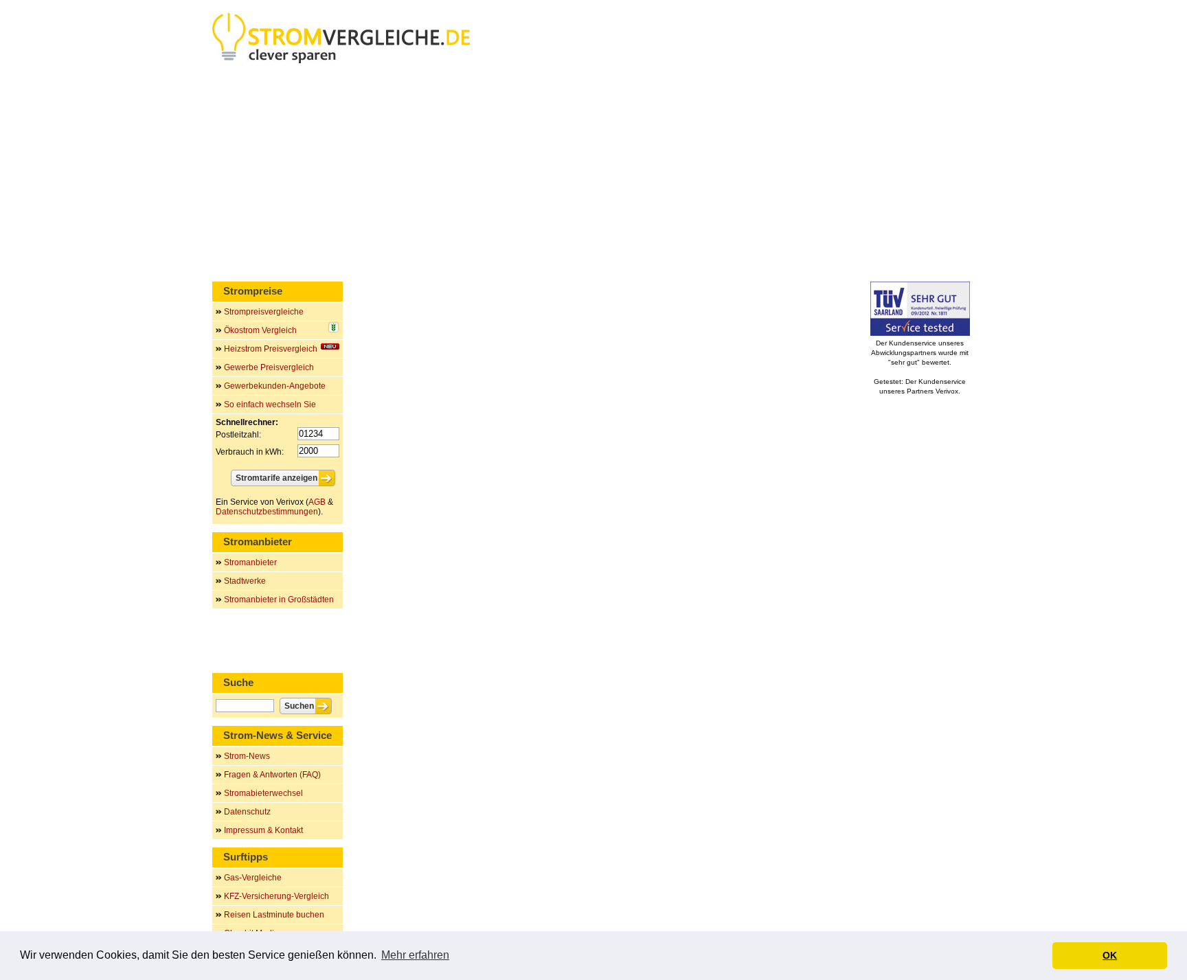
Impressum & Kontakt (263, 830)
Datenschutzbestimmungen (267, 511)
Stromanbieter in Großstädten (279, 599)
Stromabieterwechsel (263, 793)
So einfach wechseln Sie (270, 404)
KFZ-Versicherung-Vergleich (276, 896)
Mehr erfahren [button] (415, 955)
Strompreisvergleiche (264, 312)
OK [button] (1110, 955)
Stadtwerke (245, 581)
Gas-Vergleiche (253, 877)
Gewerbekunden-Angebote (275, 386)
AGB (317, 502)
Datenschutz (247, 812)
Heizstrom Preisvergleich (270, 349)
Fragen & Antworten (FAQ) (272, 774)
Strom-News (247, 756)
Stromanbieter (250, 562)
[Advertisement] (593, 175)
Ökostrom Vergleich (260, 330)
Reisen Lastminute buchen (274, 915)
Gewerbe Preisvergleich (269, 367)
